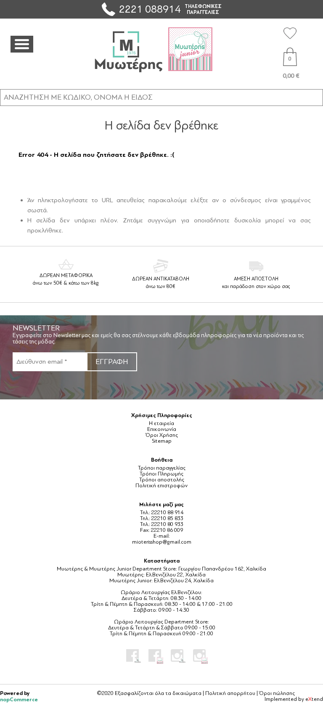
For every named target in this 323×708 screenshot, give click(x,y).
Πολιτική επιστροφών (161, 486)
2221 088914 (149, 9)
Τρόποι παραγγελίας (161, 468)
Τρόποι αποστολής (161, 480)
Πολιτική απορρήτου (230, 693)
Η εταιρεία (161, 423)
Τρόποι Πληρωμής (161, 474)
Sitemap (162, 441)
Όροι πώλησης (277, 693)
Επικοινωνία (161, 429)
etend (314, 699)
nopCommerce (19, 699)
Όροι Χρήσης (162, 435)
